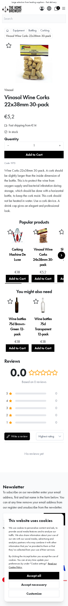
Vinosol (8, 90)
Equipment (18, 30)
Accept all (34, 576)
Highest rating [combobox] (46, 436)
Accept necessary (34, 584)
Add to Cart (34, 154)
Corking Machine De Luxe (17, 254)
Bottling (32, 30)
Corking (44, 30)
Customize (34, 593)
